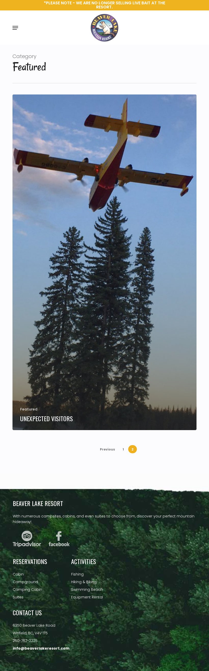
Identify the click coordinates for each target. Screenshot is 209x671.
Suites (18, 597)
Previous (107, 449)
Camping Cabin (27, 589)
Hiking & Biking (84, 581)
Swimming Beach (87, 589)
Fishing (77, 574)
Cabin (18, 574)
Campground (25, 581)
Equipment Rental (87, 597)
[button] (15, 27)
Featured (28, 409)
